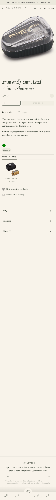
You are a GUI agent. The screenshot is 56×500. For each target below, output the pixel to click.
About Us (7, 231)
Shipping (7, 221)
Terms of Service (37, 483)
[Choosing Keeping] (28, 492)
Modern (6, 150)
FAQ (5, 211)
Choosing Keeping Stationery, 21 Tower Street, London (14, 9)
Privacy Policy (20, 483)
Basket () (49, 8)
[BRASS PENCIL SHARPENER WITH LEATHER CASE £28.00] (12, 168)
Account (38, 8)
